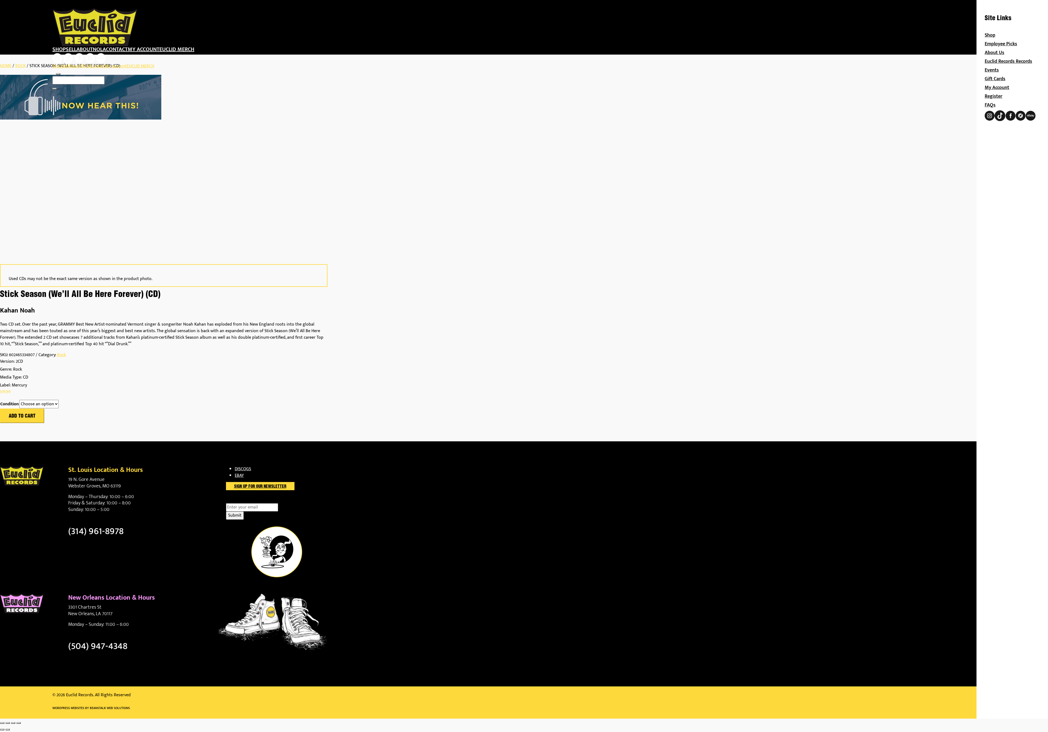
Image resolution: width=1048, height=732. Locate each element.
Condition (9, 404)
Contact (117, 49)
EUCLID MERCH (176, 49)
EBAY (239, 475)
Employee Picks (1001, 44)
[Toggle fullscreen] (7, 723)
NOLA (99, 49)
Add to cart (22, 416)
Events (992, 70)
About (84, 49)
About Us (994, 53)
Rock (20, 66)
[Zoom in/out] (2, 723)
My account (143, 49)
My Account (997, 88)
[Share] (13, 723)
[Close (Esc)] (18, 723)
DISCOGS (243, 469)
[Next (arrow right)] (7, 729)
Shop (59, 49)
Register (993, 96)
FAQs (990, 105)
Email (240, 500)
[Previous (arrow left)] (2, 729)
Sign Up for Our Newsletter (260, 487)
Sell (71, 49)
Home (5, 66)
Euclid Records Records (1008, 61)
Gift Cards (995, 79)
